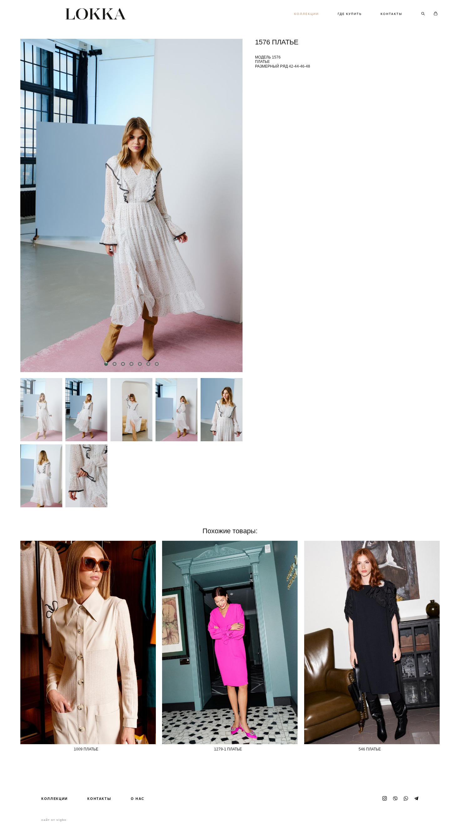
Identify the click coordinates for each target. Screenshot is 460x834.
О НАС (138, 799)
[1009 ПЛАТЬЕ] (88, 642)
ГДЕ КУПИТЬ (350, 14)
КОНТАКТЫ (391, 14)
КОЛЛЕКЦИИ (306, 14)
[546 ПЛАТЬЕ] (372, 642)
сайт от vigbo (53, 819)
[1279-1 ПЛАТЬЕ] (230, 642)
